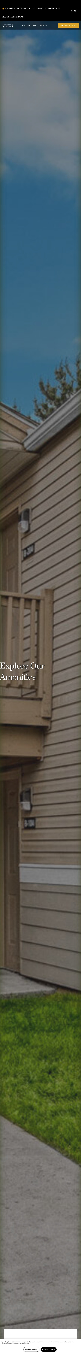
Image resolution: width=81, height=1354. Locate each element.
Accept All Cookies (49, 1349)
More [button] (43, 25)
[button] (68, 25)
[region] (40, 1346)
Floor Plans (29, 25)
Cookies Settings (31, 1349)
